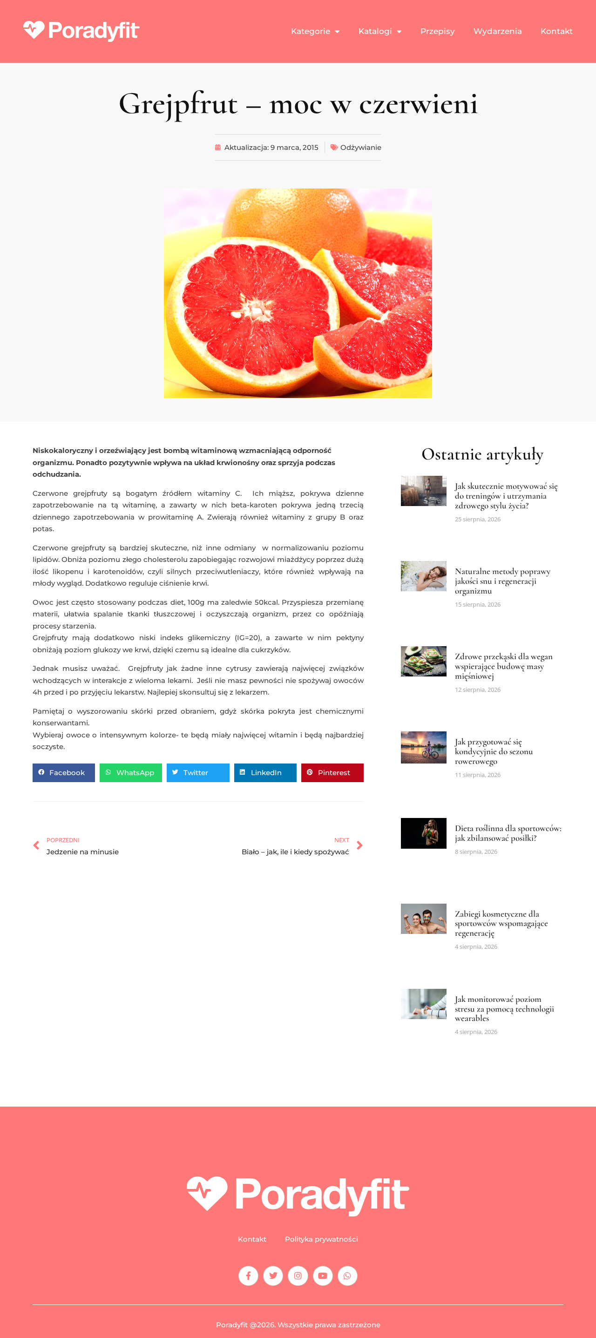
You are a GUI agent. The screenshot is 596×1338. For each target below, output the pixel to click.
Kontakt (557, 31)
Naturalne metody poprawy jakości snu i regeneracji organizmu (502, 581)
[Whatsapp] (348, 1276)
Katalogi (375, 31)
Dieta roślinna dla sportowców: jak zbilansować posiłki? (508, 833)
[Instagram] (298, 1276)
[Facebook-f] (248, 1276)
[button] (64, 773)
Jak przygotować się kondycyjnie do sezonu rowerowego (494, 751)
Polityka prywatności (321, 1239)
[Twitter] (273, 1276)
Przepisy (437, 31)
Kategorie (310, 31)
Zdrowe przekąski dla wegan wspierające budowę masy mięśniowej (504, 666)
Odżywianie (360, 147)
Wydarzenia (498, 31)
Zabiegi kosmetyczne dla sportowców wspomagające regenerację (501, 923)
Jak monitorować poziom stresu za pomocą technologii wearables (504, 1008)
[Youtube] (323, 1276)
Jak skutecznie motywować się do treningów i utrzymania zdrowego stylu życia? (506, 495)
